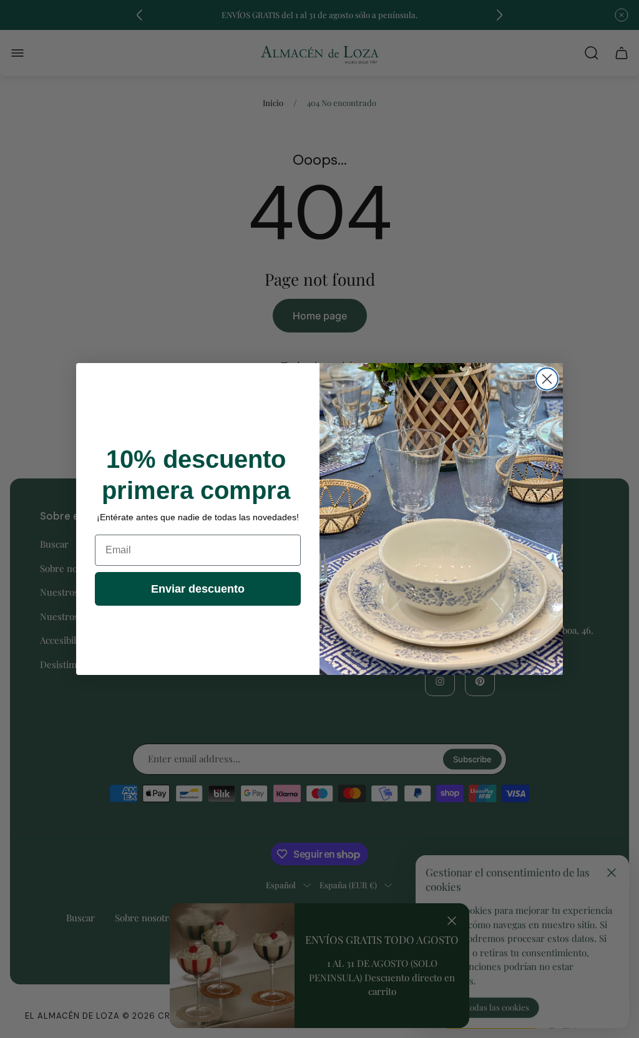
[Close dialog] (547, 379)
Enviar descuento (198, 589)
